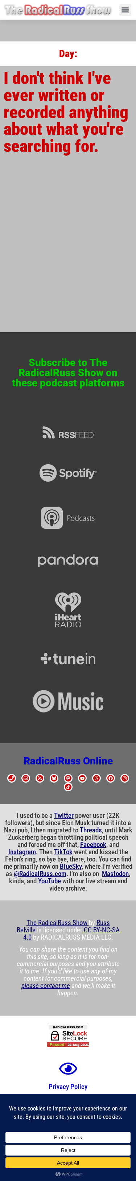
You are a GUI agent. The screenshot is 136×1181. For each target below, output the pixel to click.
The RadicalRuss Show (57, 923)
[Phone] (11, 778)
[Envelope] (25, 778)
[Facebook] (110, 778)
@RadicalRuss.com (40, 874)
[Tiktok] (68, 787)
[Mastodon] (68, 778)
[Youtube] (82, 778)
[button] (125, 10)
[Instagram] (124, 778)
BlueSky (71, 867)
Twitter (64, 816)
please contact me (45, 986)
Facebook (93, 845)
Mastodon (115, 874)
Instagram (22, 852)
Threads (91, 830)
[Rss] (40, 778)
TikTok (63, 852)
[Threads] (96, 778)
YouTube (49, 881)
